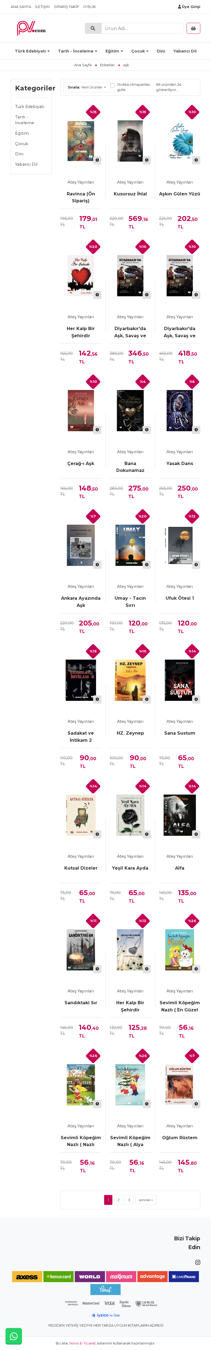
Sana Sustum (179, 733)
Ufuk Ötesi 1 (180, 598)
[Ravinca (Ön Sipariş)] (80, 141)
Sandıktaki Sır (81, 1002)
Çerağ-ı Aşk (80, 463)
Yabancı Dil (184, 51)
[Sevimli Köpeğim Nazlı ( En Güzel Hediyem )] (179, 949)
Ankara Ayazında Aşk (81, 602)
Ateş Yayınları (81, 182)
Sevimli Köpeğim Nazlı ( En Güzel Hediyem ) (180, 1006)
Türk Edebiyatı (30, 51)
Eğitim (112, 51)
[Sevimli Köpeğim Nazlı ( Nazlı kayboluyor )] (80, 1084)
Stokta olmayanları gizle (133, 87)
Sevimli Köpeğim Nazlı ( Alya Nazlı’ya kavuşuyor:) (130, 1141)
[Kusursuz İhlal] (130, 141)
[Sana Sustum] (179, 680)
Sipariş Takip (66, 7)
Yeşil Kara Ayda (130, 868)
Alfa (179, 868)
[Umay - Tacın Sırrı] (130, 545)
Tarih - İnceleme (75, 51)
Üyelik (89, 7)
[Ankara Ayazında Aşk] (80, 545)
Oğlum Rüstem (180, 1137)
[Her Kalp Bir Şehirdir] (80, 275)
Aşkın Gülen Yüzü (179, 194)
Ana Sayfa (21, 7)
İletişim (42, 7)
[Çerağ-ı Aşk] (80, 410)
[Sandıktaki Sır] (80, 949)
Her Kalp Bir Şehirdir (81, 332)
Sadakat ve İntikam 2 (81, 737)
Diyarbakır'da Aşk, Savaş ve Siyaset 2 (130, 332)
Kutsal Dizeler (81, 868)
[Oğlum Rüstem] (179, 1084)
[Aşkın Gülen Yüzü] (179, 141)
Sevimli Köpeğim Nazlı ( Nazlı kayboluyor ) (81, 1141)
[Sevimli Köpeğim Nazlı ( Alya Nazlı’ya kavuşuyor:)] (130, 1084)
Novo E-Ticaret (83, 1343)
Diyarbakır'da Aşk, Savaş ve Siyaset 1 (180, 332)
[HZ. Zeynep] (130, 680)
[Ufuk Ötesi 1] (179, 545)
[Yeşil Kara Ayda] (130, 815)
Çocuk (138, 51)
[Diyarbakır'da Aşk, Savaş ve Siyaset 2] (130, 275)
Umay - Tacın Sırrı (130, 602)
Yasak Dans (179, 463)
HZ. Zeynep (130, 733)
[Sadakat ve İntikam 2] (80, 680)
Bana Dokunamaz (130, 467)
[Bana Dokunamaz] (130, 410)
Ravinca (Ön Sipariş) (81, 197)
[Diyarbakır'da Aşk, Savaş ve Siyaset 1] (179, 275)
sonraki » (146, 1200)
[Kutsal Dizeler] (80, 815)
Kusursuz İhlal (130, 194)
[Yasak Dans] (179, 410)
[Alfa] (179, 815)
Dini (161, 51)
